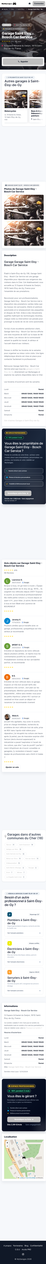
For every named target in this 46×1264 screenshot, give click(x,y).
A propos (7, 1246)
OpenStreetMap (31, 1178)
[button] (24, 1157)
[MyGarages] (11, 3)
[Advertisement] (23, 154)
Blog (26, 1246)
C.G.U (17, 1249)
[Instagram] (23, 1254)
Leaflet (21, 1178)
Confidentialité (36, 1246)
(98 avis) (18, 41)
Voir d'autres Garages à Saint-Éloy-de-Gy (21, 420)
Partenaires (18, 1246)
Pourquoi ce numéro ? (34, 1028)
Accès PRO (26, 1249)
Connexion (39, 3)
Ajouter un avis (12, 767)
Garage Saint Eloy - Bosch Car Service (24, 1067)
